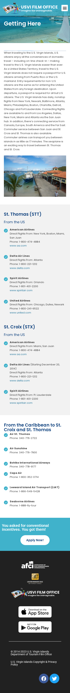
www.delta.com (20, 268)
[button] (64, 8)
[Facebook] (44, 678)
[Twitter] (54, 678)
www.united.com (20, 312)
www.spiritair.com (21, 290)
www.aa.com (18, 245)
